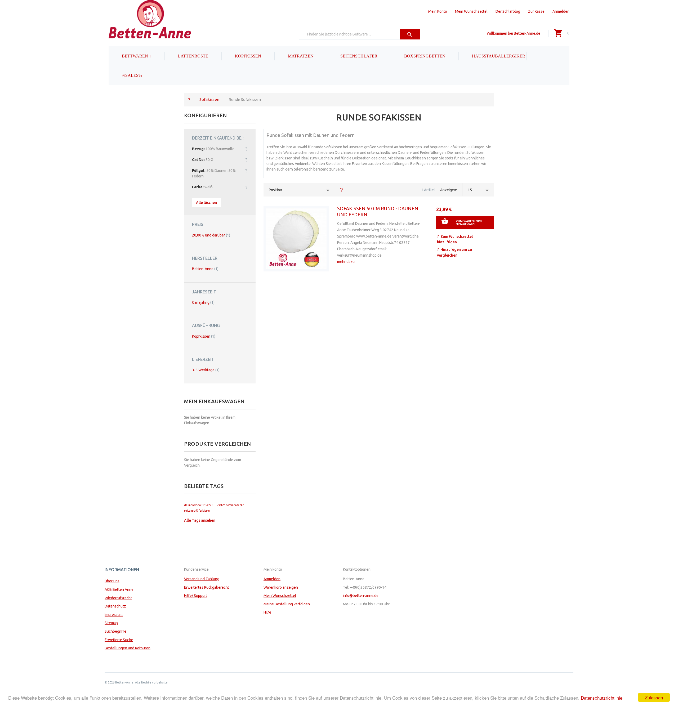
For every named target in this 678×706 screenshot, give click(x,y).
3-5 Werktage (206, 370)
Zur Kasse (536, 11)
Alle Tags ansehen (199, 520)
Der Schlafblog (508, 11)
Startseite (189, 99)
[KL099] (296, 238)
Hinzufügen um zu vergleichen (454, 252)
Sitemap (111, 623)
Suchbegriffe (115, 631)
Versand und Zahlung (201, 579)
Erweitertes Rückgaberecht (206, 587)
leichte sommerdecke (230, 505)
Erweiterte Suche (119, 640)
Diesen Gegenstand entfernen (246, 148)
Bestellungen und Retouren (127, 648)
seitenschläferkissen (197, 510)
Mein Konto (437, 11)
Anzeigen (448, 190)
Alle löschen (206, 202)
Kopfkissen (203, 336)
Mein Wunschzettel (471, 11)
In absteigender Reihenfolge (341, 189)
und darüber (211, 235)
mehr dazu (346, 262)
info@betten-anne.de (360, 595)
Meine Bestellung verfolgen (287, 604)
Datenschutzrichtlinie (601, 697)
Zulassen (654, 697)
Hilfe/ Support (195, 595)
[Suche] (410, 34)
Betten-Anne (205, 269)
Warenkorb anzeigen (281, 587)
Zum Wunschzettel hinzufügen (455, 239)
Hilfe (267, 612)
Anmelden (560, 11)
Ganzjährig (203, 302)
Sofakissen (209, 99)
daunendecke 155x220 (198, 505)
